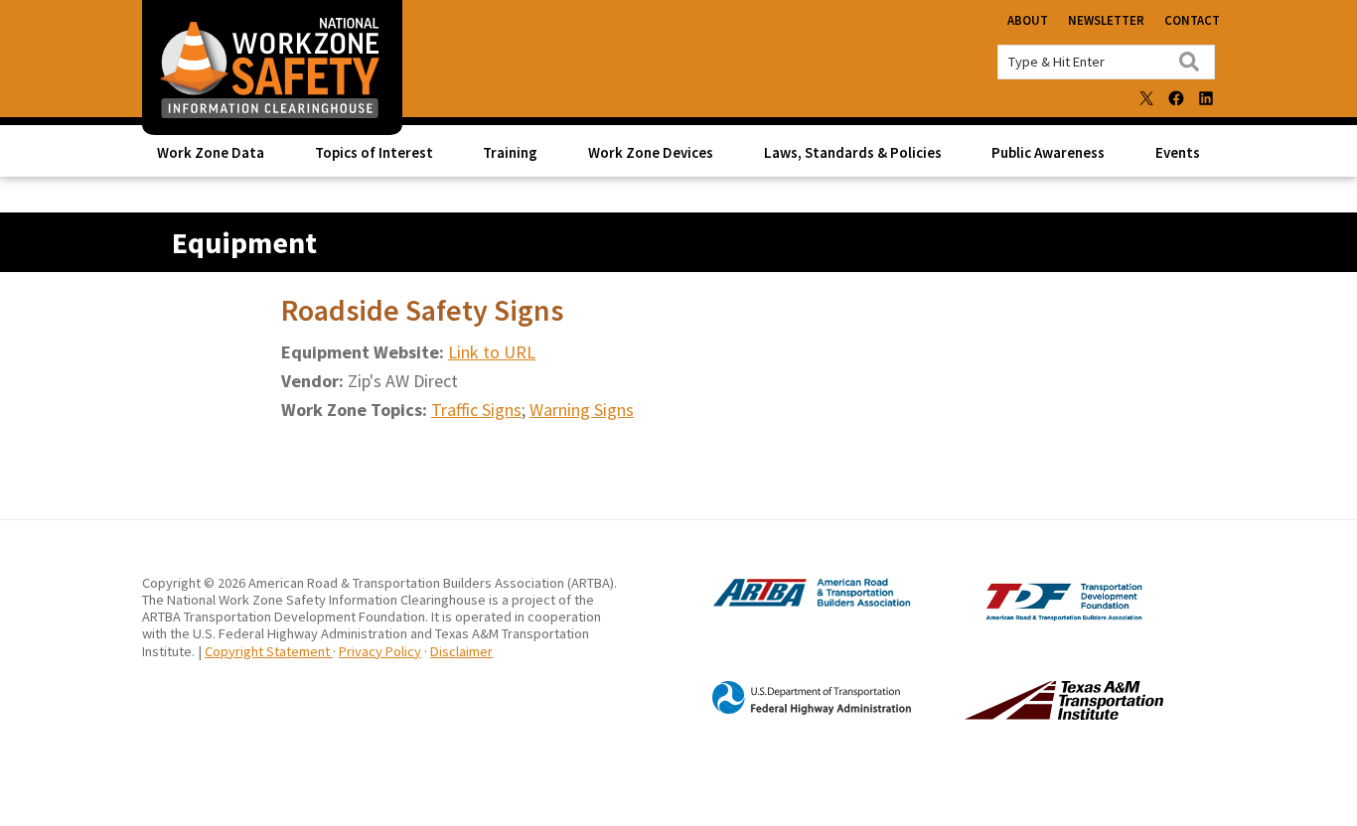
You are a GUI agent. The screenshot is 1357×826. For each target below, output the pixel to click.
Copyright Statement (269, 651)
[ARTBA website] (791, 604)
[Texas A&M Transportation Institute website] (1023, 714)
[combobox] (1106, 62)
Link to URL (491, 352)
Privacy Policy (380, 651)
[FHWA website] (791, 711)
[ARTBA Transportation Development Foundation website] (1023, 616)
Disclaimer (461, 651)
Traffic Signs (476, 409)
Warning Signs (581, 409)
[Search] (1189, 61)
